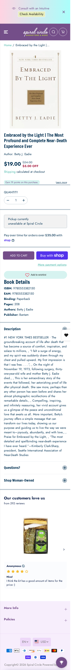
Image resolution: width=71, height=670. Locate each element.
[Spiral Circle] (35, 32)
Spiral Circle (38, 668)
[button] (6, 32)
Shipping (10, 172)
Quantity (11, 192)
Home (8, 45)
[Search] (53, 32)
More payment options (52, 265)
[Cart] (63, 32)
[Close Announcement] (63, 12)
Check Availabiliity (31, 14)
